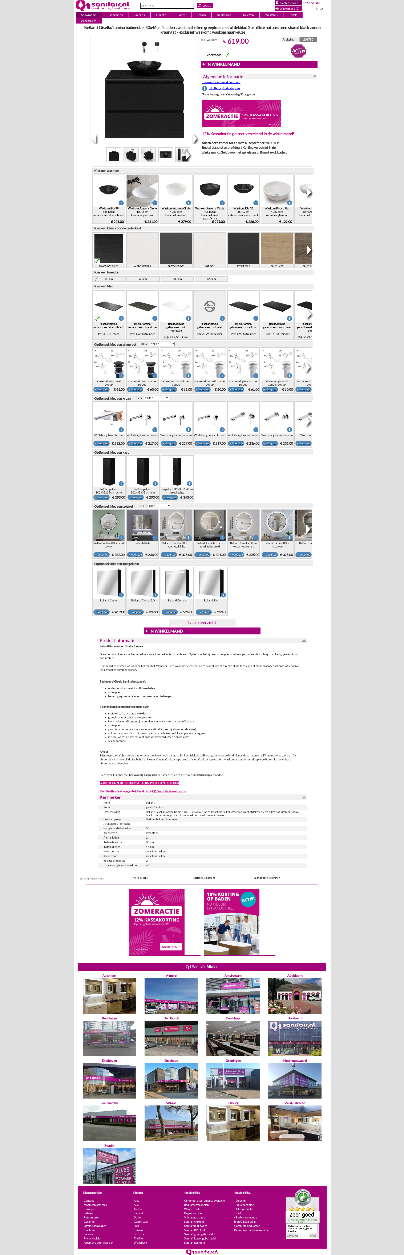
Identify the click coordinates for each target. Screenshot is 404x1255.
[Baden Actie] (231, 922)
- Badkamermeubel (245, 1217)
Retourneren (91, 1217)
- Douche (239, 1200)
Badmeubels (115, 15)
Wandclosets (192, 1209)
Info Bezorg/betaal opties (224, 88)
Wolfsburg (140, 1242)
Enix (136, 1226)
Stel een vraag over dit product (221, 82)
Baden (181, 15)
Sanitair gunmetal (194, 1242)
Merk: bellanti (140, 877)
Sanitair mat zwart (195, 1226)
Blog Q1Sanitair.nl (245, 1221)
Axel (136, 1205)
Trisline (138, 1238)
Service (88, 1234)
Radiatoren (224, 15)
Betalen (88, 1213)
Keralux (138, 1230)
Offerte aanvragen (95, 1226)
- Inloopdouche (243, 1209)
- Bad (237, 1213)
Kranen (201, 15)
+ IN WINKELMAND (221, 64)
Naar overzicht (202, 622)
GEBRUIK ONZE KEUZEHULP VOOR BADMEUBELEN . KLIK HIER (139, 783)
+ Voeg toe (101, 389)
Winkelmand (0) (289, 8)
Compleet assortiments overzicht (204, 1200)
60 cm (143, 279)
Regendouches (193, 1213)
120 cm (211, 279)
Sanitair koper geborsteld (199, 1238)
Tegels (293, 15)
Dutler (137, 1217)
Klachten (89, 1230)
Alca (136, 1200)
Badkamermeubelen (196, 1205)
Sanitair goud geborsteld (199, 1234)
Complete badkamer (246, 1226)
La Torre (139, 1234)
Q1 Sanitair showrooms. (169, 791)
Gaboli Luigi (141, 1221)
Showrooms (88, 15)
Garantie (89, 1221)
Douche (161, 15)
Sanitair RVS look (194, 1230)
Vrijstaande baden (195, 1217)
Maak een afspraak (95, 1205)
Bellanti (138, 1213)
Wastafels (271, 15)
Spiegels (139, 15)
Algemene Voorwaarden (98, 1242)
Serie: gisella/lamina (204, 877)
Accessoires (88, 20)
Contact (89, 1200)
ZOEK (207, 5)
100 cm (177, 279)
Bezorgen (89, 1209)
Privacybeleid (92, 1238)
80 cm (109, 279)
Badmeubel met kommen (267, 877)
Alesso (138, 1209)
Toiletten (248, 15)
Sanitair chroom (194, 1221)
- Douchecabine (244, 1205)
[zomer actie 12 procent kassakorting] (241, 113)
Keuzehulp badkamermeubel (251, 1230)
